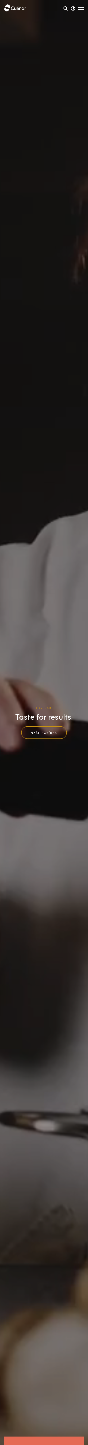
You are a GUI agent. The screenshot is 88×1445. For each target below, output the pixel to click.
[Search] (65, 8)
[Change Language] (73, 8)
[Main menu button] (81, 8)
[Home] (15, 8)
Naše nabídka (44, 732)
